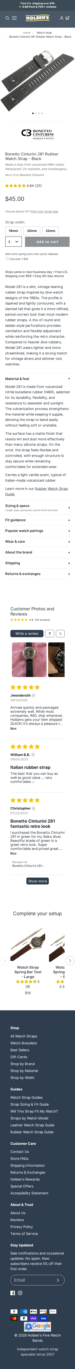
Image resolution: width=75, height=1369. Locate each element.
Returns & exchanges (23, 574)
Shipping (12, 563)
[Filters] (49, 633)
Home (26, 32)
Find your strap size (44, 211)
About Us (17, 1213)
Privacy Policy (21, 1227)
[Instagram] (20, 1293)
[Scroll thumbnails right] (60, 660)
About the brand (18, 552)
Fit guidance (15, 520)
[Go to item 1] (29, 659)
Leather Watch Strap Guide (32, 1125)
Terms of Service (24, 1234)
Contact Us (19, 1152)
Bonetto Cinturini (32, 175)
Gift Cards (18, 1057)
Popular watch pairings (24, 531)
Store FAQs (19, 1159)
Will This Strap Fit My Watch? (34, 1111)
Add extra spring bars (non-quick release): (32, 254)
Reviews (17, 1220)
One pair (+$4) (19, 259)
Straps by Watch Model (29, 1118)
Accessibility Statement (29, 1193)
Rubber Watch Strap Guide (31, 1132)
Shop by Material (24, 1071)
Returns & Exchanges (27, 1172)
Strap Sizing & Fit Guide (29, 1104)
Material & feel (17, 379)
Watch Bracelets (23, 1043)
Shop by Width (22, 1078)
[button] (33, 113)
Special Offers (21, 1186)
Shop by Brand (22, 1064)
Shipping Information (27, 1165)
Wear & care (15, 541)
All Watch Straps (23, 1036)
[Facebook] (12, 1293)
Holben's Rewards (25, 1179)
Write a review (26, 633)
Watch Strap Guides (26, 1097)
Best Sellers (19, 1050)
